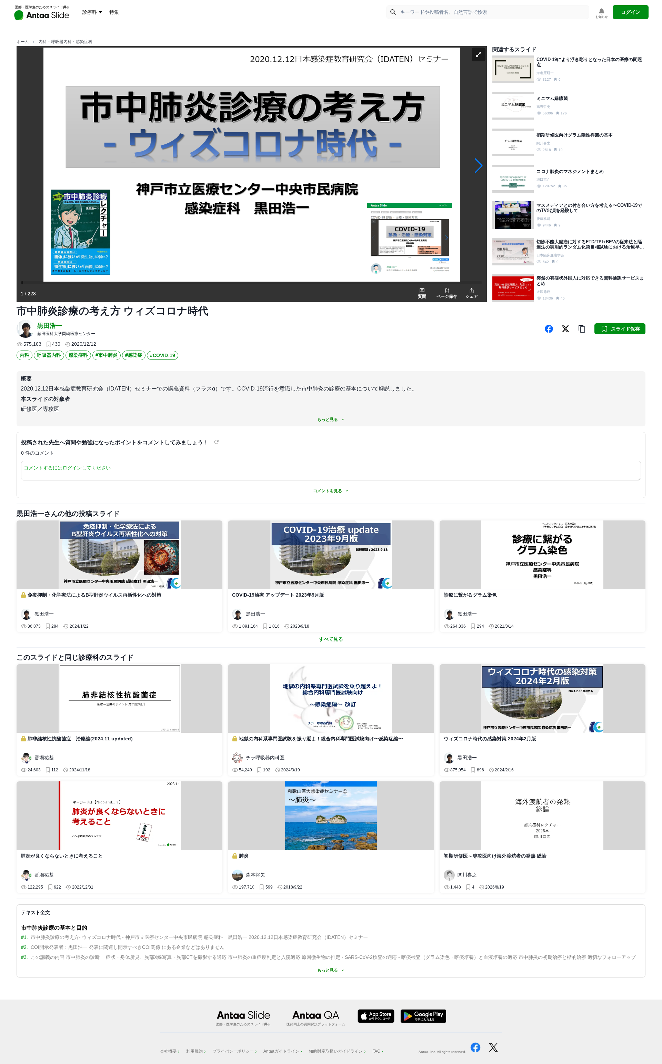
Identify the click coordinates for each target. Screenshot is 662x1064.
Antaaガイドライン (281, 1051)
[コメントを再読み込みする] (217, 441)
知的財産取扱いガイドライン (336, 1051)
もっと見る (327, 419)
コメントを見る (327, 490)
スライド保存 (625, 329)
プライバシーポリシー (233, 1051)
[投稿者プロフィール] (25, 329)
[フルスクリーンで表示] (478, 54)
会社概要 (168, 1051)
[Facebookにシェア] (549, 329)
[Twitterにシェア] (565, 329)
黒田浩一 (49, 325)
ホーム (23, 41)
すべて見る (331, 639)
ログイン (630, 12)
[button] (582, 329)
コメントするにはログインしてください (67, 467)
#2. (24, 947)
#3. (24, 957)
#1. (24, 937)
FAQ (376, 1051)
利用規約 (194, 1051)
